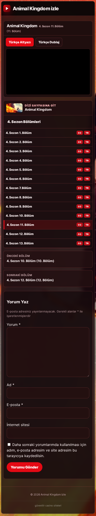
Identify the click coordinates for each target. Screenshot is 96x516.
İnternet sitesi (18, 424)
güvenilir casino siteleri (48, 505)
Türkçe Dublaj (48, 42)
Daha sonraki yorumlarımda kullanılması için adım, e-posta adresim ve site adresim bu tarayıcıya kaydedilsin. (46, 450)
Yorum (14, 324)
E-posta (15, 404)
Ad (10, 385)
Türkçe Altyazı (20, 42)
